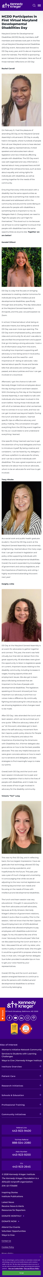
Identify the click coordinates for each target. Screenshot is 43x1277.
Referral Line (21, 1129)
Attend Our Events (11, 1227)
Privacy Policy (7, 1253)
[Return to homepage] (12, 5)
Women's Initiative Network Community (22, 1049)
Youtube (15, 1018)
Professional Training (13, 1105)
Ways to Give (8, 1235)
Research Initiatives (12, 1086)
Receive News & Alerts (13, 1206)
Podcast (33, 1018)
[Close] (40, 1256)
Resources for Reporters (13, 1210)
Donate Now (9, 1221)
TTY (21, 1165)
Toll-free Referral (21, 1141)
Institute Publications (12, 1196)
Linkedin (21, 1018)
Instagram (27, 1018)
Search (34, 5)
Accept (21, 1273)
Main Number (21, 1153)
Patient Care (8, 1076)
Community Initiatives (14, 1114)
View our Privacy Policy (31, 1268)
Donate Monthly (12, 1216)
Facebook (9, 1018)
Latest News (8, 1202)
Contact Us (6, 1241)
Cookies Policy (8, 1247)
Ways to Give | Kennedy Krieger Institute (22, 1060)
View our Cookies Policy (15, 1268)
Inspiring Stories (10, 1192)
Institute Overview (12, 1066)
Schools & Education (13, 1095)
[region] (21, 1265)
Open (39, 6)
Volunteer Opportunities (14, 1231)
